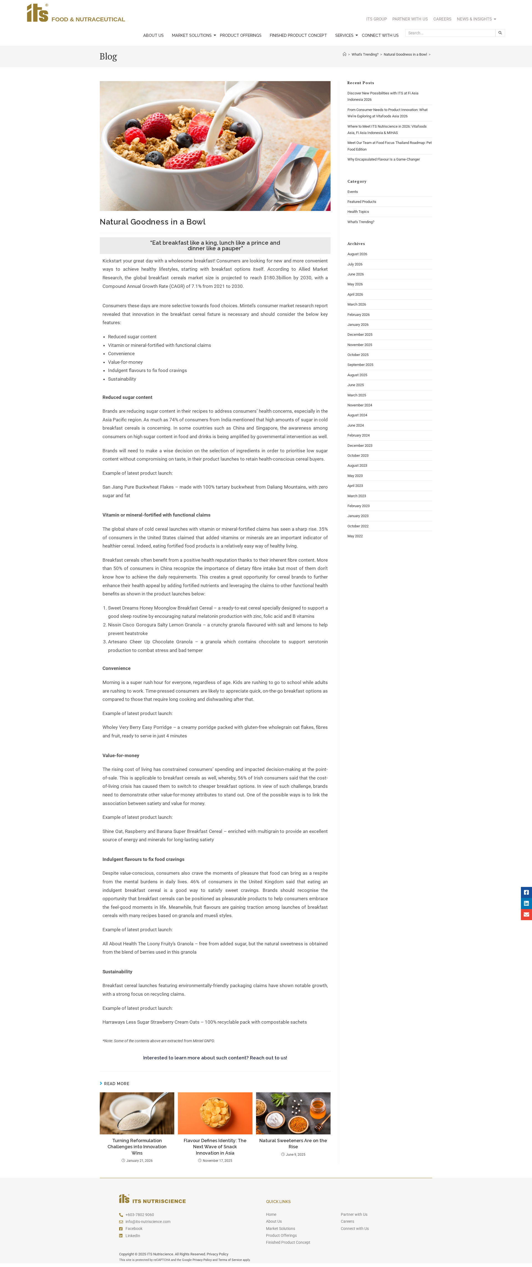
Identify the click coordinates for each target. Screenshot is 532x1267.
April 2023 (355, 486)
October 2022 (358, 526)
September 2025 (360, 365)
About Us (153, 35)
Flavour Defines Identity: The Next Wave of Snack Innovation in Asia (215, 1147)
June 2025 (355, 385)
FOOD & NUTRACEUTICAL (88, 19)
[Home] (344, 54)
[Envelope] (526, 914)
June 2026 (355, 274)
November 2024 (359, 405)
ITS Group (376, 19)
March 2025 (356, 395)
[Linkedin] (526, 903)
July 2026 (354, 264)
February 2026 (358, 315)
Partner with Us (410, 19)
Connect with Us (380, 35)
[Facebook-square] (526, 892)
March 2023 (356, 496)
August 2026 (357, 254)
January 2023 (358, 516)
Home (271, 1214)
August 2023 (357, 465)
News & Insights (474, 19)
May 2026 (355, 284)
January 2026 (358, 324)
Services (344, 35)
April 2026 (355, 294)
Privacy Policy (202, 1260)
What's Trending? (360, 222)
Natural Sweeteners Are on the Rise (293, 1143)
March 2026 (356, 304)
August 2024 (357, 415)
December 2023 (359, 445)
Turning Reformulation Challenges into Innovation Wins (137, 1147)
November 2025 (359, 345)
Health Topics (358, 212)
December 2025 (359, 334)
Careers (442, 19)
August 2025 (357, 375)
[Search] (500, 33)
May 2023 (355, 476)
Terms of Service (230, 1260)
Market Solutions (192, 35)
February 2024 (358, 435)
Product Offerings (241, 35)
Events (352, 192)
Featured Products (361, 202)
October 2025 (358, 355)
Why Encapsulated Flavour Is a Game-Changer (383, 159)
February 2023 (358, 506)
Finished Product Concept (298, 35)
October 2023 (358, 455)
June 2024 (355, 425)
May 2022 (355, 536)
